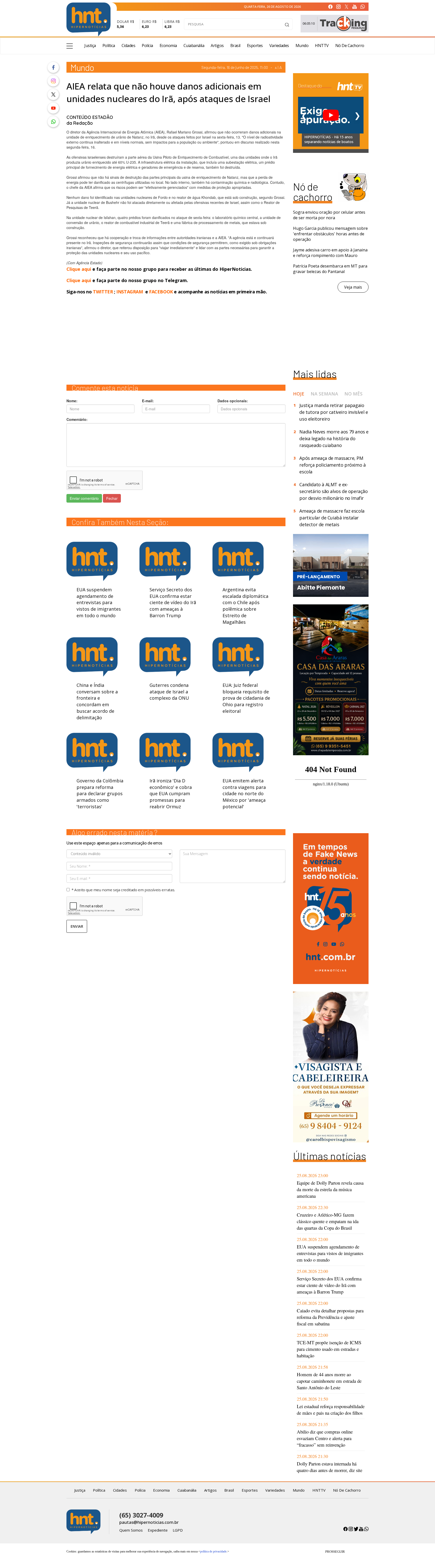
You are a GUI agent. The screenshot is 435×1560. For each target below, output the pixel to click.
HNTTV (322, 45)
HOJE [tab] (298, 394)
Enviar (76, 926)
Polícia (147, 45)
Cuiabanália (194, 45)
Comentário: (77, 419)
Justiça (90, 45)
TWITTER (103, 292)
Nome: (72, 400)
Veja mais (353, 287)
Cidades (128, 45)
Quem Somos (131, 1530)
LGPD (178, 1530)
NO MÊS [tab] (353, 394)
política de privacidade (213, 1551)
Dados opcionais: (233, 400)
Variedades (279, 45)
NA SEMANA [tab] (324, 394)
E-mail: (148, 400)
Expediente (158, 1530)
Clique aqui (79, 269)
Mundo (302, 45)
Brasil (235, 45)
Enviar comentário (84, 498)
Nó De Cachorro (349, 45)
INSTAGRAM (129, 292)
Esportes (255, 45)
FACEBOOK (161, 292)
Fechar (112, 498)
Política (108, 45)
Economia (168, 45)
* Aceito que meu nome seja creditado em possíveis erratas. (123, 889)
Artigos (217, 45)
